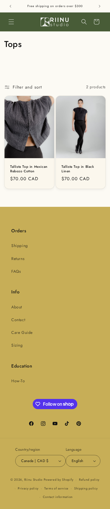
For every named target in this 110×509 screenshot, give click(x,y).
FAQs (16, 271)
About (16, 307)
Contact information (58, 497)
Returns (18, 258)
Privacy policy (28, 488)
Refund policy (89, 479)
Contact (18, 320)
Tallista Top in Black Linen (77, 169)
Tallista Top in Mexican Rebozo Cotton (29, 169)
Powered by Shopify (59, 479)
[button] (11, 22)
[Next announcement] (99, 6)
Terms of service (56, 488)
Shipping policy (86, 488)
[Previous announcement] (10, 6)
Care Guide (22, 332)
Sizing (17, 345)
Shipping (19, 245)
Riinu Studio (33, 479)
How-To (18, 381)
